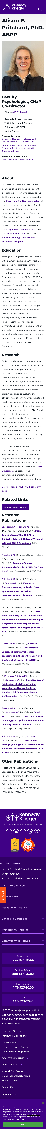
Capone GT (10, 583)
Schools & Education (15, 918)
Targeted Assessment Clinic (20, 229)
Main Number (23, 986)
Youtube (16, 832)
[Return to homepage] (17, 7)
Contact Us (7, 1087)
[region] (23, 1114)
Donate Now (10, 1064)
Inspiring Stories (11, 1031)
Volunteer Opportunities (16, 1076)
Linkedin (23, 832)
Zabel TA (23, 676)
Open (40, 5)
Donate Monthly (13, 1058)
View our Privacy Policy (16, 1119)
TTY (23, 1000)
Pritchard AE (23, 527)
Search (40, 9)
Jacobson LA (8, 527)
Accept (23, 1124)
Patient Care (10, 896)
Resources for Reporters (15, 1051)
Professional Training (15, 929)
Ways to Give (9, 1080)
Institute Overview (13, 885)
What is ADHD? (11, 873)
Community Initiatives (16, 940)
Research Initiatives (14, 907)
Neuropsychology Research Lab (17, 159)
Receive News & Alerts (15, 1047)
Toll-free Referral (23, 972)
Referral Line (23, 958)
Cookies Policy (9, 1094)
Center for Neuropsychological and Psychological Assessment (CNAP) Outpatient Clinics (19, 148)
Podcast (37, 832)
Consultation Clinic (16, 233)
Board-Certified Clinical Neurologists (23, 869)
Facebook (9, 832)
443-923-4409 (19, 112)
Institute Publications (14, 1035)
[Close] (43, 1103)
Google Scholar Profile (15, 507)
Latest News (9, 1042)
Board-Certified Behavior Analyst (21, 878)
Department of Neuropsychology (23, 201)
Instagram (30, 832)
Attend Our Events (12, 1071)
